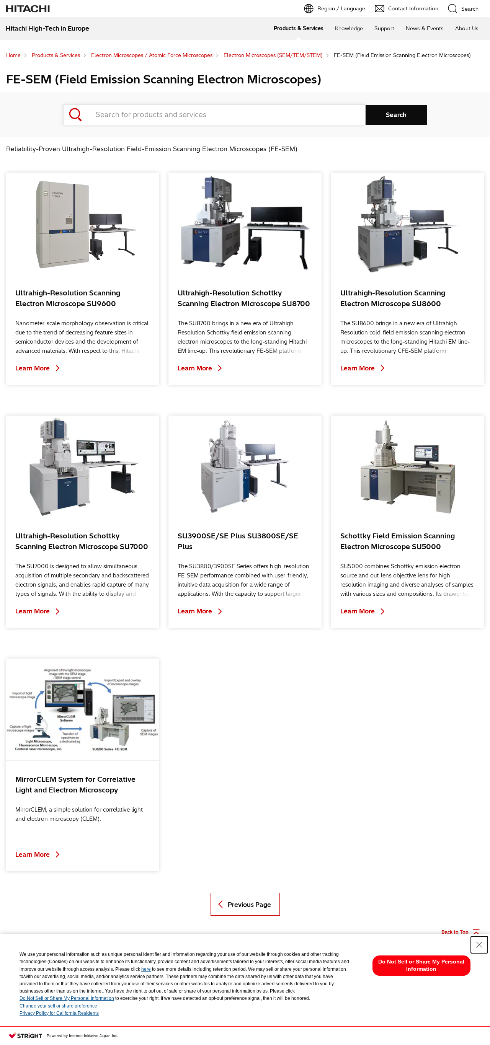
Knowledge (349, 28)
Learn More (33, 368)
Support (384, 28)
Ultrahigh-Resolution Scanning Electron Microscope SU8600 (392, 298)
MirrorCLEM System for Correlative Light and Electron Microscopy (75, 784)
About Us (467, 28)
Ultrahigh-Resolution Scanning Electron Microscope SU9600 (67, 298)
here (146, 969)
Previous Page (249, 904)
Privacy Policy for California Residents (59, 1013)
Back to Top (455, 932)
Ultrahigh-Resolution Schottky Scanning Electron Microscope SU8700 (244, 298)
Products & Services (298, 28)
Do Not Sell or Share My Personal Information (67, 998)
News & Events (425, 28)
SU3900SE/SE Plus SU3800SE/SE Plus (238, 541)
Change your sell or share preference (58, 1006)
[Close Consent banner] (479, 944)
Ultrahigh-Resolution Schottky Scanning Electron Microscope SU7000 (81, 541)
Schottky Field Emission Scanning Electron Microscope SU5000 (397, 541)
